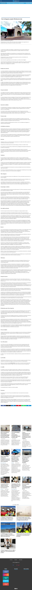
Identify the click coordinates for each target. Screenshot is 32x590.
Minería (12, 462)
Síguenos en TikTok (6, 578)
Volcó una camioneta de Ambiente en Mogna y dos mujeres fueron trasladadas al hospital (26, 459)
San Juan (2, 489)
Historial (15, 559)
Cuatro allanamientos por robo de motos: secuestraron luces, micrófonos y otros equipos (26, 435)
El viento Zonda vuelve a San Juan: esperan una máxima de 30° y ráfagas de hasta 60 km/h (23, 518)
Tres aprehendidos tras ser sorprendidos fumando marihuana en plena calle (15, 435)
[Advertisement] (16, 10)
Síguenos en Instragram (6, 575)
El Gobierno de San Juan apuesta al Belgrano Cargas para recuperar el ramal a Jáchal (15, 459)
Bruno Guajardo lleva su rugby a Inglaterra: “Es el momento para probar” (8, 551)
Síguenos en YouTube (6, 584)
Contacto (11, 559)
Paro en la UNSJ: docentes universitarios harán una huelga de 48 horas (26, 486)
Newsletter (20, 559)
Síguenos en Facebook (6, 571)
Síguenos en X (6, 581)
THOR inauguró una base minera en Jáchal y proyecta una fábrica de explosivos (7, 535)
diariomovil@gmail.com (16, 562)
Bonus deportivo (3, 462)
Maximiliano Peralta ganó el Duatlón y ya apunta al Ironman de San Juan (15, 485)
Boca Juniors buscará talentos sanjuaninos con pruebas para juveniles (23, 535)
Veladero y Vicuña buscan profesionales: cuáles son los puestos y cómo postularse (7, 518)
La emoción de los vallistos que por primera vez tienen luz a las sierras (5, 485)
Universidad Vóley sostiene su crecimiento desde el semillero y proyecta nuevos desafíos (5, 459)
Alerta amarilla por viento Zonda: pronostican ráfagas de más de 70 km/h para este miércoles (5, 435)
